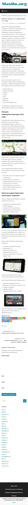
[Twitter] (5, 318)
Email (3, 382)
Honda (3, 419)
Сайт (3, 388)
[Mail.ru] (5, 321)
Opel (3, 435)
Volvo (3, 454)
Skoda (3, 445)
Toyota (3, 449)
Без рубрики (5, 456)
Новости (4, 461)
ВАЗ (3, 459)
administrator (22, 23)
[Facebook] (3, 318)
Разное (4, 463)
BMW (3, 412)
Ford (3, 416)
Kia (2, 423)
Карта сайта (14, 486)
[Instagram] (24, 318)
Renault (4, 442)
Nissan (3, 433)
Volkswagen (5, 452)
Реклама (14, 495)
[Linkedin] (11, 318)
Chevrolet (4, 414)
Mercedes (4, 428)
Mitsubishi (4, 431)
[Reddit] (8, 318)
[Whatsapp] (21, 318)
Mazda (3, 426)
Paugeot (4, 438)
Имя (3, 376)
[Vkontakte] (8, 321)
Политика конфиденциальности (14, 492)
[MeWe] (16, 318)
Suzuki (3, 447)
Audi (3, 409)
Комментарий (6, 355)
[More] (11, 321)
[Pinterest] (13, 318)
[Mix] (19, 318)
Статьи (5, 326)
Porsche (4, 440)
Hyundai (4, 421)
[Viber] (3, 321)
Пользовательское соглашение (14, 489)
